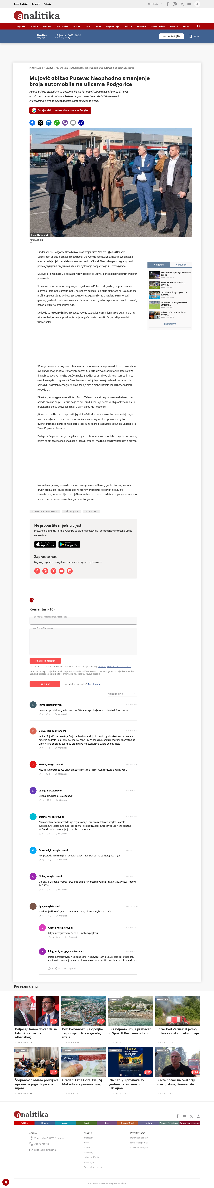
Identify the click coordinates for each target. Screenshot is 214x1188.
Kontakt (87, 1147)
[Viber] (65, 123)
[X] (53, 571)
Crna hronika (62, 26)
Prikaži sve (170, 324)
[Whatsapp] (57, 123)
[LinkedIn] (70, 571)
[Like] (40, 714)
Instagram (175, 4)
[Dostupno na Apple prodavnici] (45, 544)
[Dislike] (47, 714)
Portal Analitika (36, 68)
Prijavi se (45, 684)
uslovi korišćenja (123, 666)
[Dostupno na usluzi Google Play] (69, 544)
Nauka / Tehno (158, 26)
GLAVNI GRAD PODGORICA (44, 511)
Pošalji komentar (45, 660)
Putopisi (47, 4)
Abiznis (76, 26)
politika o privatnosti (107, 666)
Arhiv (86, 1142)
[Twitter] (40, 123)
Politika (34, 26)
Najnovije (20, 26)
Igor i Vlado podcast (139, 1137)
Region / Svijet (113, 26)
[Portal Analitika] (37, 15)
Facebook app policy (93, 1167)
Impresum (88, 1137)
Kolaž (98, 26)
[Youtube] (61, 571)
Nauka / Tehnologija (169, 1123)
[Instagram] (45, 571)
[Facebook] (32, 123)
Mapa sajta (89, 1162)
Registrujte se (94, 684)
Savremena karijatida (189, 1123)
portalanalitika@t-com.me (46, 1150)
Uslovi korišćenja (91, 1157)
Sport (88, 26)
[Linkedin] (49, 123)
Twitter (182, 4)
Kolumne (35, 4)
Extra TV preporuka (139, 1142)
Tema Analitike (21, 4)
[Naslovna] (5, 1182)
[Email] (73, 123)
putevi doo (91, 511)
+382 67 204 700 (41, 1144)
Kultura (128, 26)
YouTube (189, 4)
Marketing (88, 1152)
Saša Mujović (71, 511)
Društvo (47, 26)
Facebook (167, 4)
